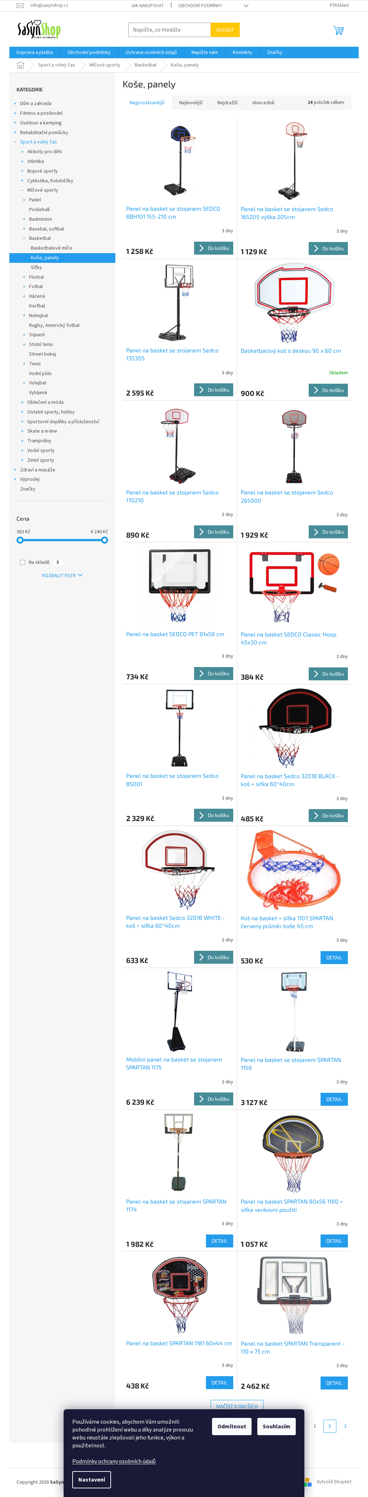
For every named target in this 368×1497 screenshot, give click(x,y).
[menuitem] (34, 52)
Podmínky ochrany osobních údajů (114, 1461)
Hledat (225, 30)
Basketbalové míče (51, 248)
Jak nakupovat (147, 6)
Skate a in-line (42, 431)
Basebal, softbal (46, 229)
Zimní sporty (40, 460)
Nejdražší (227, 102)
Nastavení (91, 1480)
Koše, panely (45, 257)
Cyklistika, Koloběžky (50, 180)
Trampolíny (39, 440)
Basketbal (40, 238)
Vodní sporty (41, 450)
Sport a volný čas (38, 142)
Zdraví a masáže (37, 470)
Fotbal (36, 286)
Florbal (36, 277)
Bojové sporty (42, 171)
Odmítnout (231, 1426)
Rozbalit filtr (59, 575)
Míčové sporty (42, 190)
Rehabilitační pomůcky (44, 132)
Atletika (35, 161)
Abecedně (263, 102)
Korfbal (37, 306)
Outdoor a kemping (41, 123)
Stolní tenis (41, 344)
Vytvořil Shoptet (334, 1482)
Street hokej (42, 354)
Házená (37, 296)
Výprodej (30, 479)
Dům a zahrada (35, 103)
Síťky (36, 267)
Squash (37, 334)
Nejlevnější (191, 102)
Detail (334, 957)
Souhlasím (276, 1426)
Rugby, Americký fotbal (54, 325)
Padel (35, 200)
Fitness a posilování (41, 113)
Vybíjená (38, 392)
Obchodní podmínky (200, 6)
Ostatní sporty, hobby (51, 412)
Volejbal (37, 383)
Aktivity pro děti (44, 151)
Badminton (40, 219)
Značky (28, 489)
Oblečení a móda (45, 402)
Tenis (35, 364)
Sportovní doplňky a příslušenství (63, 421)
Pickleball (39, 209)
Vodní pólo (40, 373)
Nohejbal (38, 315)
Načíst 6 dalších (237, 1406)
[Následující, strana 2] (329, 1426)
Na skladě (44, 562)
